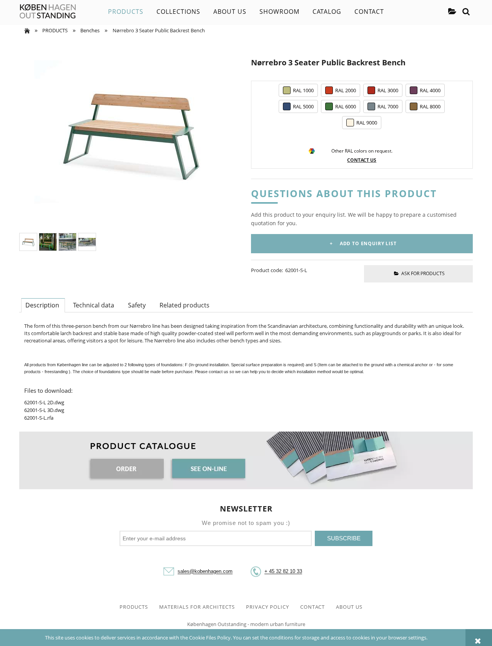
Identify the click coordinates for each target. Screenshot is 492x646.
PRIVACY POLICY (267, 606)
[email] (169, 572)
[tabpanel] (246, 372)
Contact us (361, 160)
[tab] (43, 305)
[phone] (255, 572)
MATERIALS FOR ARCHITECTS (197, 606)
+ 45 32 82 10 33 (283, 572)
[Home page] (47, 11)
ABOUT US (349, 606)
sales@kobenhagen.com (205, 572)
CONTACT (312, 606)
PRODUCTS (134, 606)
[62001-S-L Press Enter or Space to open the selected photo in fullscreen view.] (130, 132)
